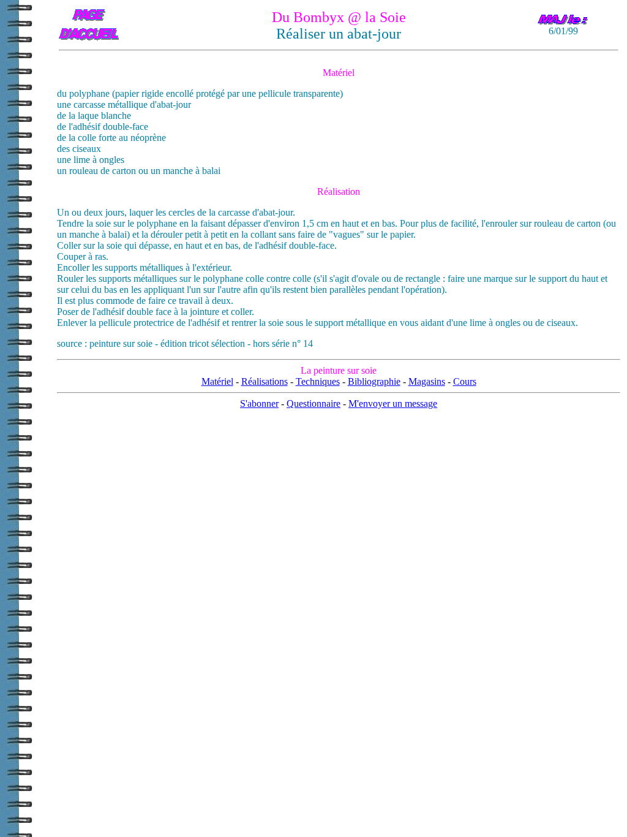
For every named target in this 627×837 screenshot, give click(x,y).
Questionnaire (313, 403)
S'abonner (259, 403)
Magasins (426, 381)
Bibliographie (374, 381)
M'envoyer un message (392, 403)
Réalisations (264, 381)
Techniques (318, 381)
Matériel (217, 381)
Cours (464, 381)
